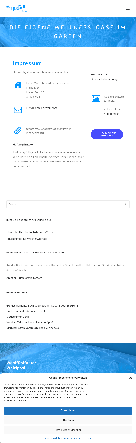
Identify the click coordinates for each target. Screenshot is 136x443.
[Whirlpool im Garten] (16, 8)
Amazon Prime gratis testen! (24, 277)
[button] (130, 378)
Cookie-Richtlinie (54, 438)
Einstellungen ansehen (68, 430)
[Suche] (68, 204)
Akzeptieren (68, 410)
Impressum (85, 438)
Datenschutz (70, 438)
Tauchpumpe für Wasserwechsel (26, 238)
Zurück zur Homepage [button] (109, 134)
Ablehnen (68, 420)
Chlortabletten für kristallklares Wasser (30, 232)
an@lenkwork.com (46, 108)
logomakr (113, 113)
